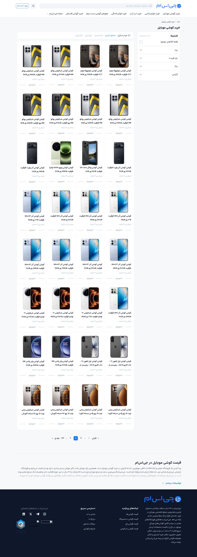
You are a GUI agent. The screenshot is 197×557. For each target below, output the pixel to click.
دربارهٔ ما (92, 519)
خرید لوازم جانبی (152, 13)
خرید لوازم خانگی (119, 13)
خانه (178, 22)
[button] (158, 50)
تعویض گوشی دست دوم (97, 13)
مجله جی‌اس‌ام (56, 13)
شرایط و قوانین (89, 528)
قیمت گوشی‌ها (132, 514)
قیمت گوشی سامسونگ (128, 519)
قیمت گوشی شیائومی (129, 528)
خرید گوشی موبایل (171, 13)
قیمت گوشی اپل (131, 524)
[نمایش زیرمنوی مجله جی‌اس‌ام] (47, 14)
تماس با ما (91, 514)
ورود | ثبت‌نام (22, 5)
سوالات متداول (89, 524)
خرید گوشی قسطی (74, 13)
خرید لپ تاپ (136, 13)
